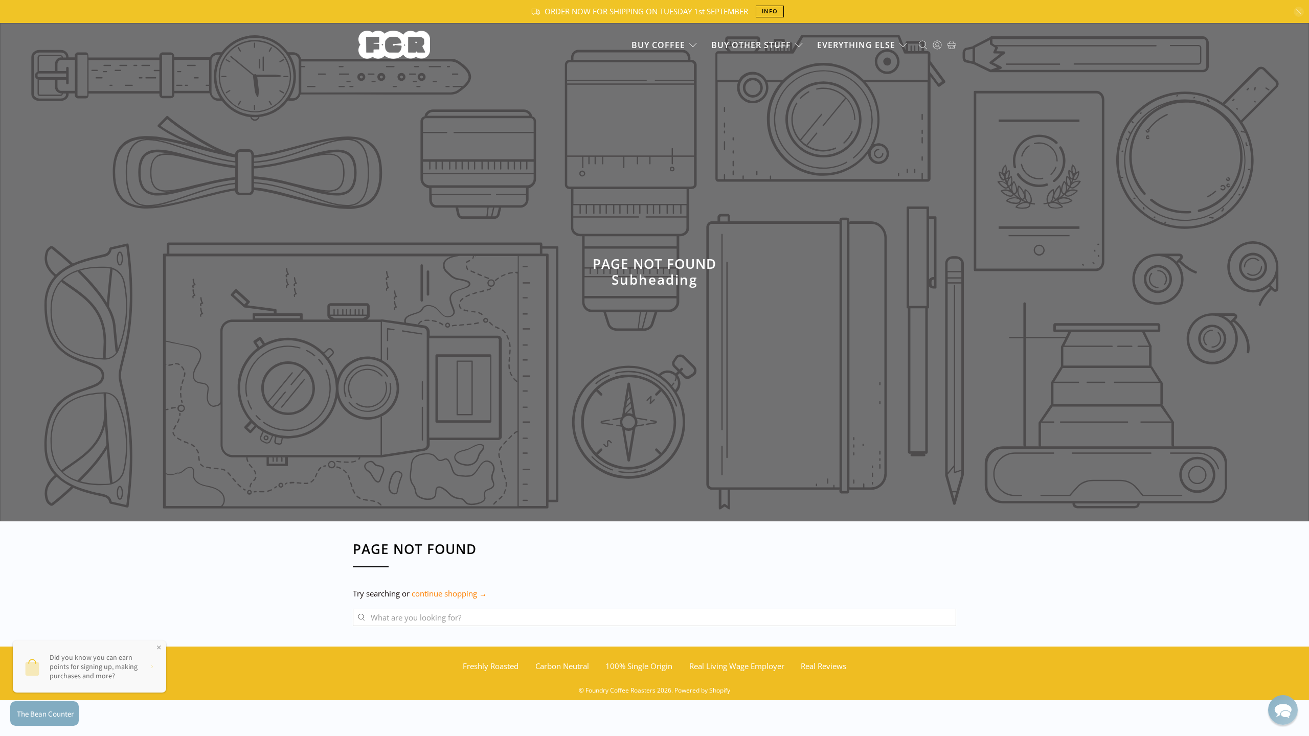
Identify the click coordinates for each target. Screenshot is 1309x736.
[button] (1283, 710)
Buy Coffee (658, 45)
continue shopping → (449, 593)
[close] (1299, 12)
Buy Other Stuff (751, 45)
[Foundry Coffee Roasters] (394, 45)
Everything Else (856, 45)
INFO (770, 11)
